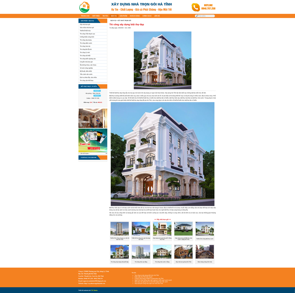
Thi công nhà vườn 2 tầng (162, 262)
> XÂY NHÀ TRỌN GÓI (124, 20)
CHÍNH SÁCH (147, 16)
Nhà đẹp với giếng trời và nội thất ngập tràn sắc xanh (151, 282)
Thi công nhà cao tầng (141, 262)
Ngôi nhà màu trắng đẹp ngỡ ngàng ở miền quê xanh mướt (153, 280)
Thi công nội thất (85, 55)
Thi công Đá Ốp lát (85, 49)
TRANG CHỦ (85, 16)
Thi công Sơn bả (85, 46)
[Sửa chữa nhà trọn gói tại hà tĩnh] (92, 128)
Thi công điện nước (86, 43)
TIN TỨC (105, 16)
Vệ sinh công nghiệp (86, 68)
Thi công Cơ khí (85, 52)
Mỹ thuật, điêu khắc (86, 71)
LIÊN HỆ (157, 16)
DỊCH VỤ (114, 16)
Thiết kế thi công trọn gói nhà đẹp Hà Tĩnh (141, 238)
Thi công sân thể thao (86, 80)
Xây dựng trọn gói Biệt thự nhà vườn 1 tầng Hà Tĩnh (183, 238)
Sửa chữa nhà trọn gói (87, 27)
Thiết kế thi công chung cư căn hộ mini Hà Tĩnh (119, 238)
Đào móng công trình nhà (205, 262)
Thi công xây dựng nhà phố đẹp (119, 262)
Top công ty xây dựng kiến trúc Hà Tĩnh (147, 275)
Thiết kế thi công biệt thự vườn (204, 238)
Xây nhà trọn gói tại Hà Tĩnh (183, 262)
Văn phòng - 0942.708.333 (93, 93)
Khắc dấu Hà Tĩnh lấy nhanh (143, 277)
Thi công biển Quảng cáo (88, 59)
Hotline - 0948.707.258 (93, 98)
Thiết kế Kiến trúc (85, 31)
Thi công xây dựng (85, 40)
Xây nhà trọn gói (85, 24)
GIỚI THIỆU (96, 16)
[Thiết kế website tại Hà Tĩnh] (92, 152)
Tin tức (134, 272)
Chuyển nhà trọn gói (86, 62)
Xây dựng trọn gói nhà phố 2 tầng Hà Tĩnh (162, 238)
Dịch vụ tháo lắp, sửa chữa (88, 77)
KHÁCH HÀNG (135, 16)
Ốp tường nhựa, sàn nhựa (88, 65)
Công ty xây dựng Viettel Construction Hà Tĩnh (149, 278)
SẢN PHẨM (123, 16)
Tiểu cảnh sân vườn (86, 74)
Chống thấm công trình (87, 37)
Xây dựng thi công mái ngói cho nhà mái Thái (149, 283)
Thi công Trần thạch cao (87, 34)
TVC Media (94, 290)
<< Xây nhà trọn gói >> (162, 219)
